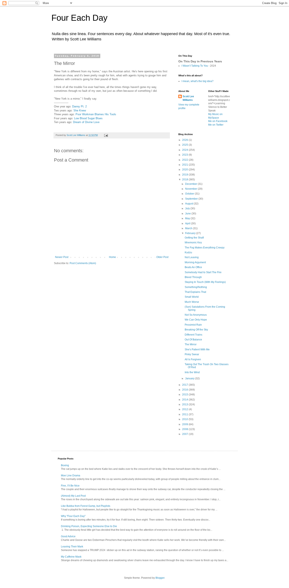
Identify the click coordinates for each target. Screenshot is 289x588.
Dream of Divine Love (86, 122)
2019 (185, 174)
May (188, 218)
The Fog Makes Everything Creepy (204, 247)
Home (112, 257)
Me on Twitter (215, 124)
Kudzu (188, 252)
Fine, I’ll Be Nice (70, 485)
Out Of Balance (193, 339)
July (187, 208)
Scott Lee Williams (188, 98)
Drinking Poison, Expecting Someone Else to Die (89, 526)
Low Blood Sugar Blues (88, 118)
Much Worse (192, 301)
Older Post (162, 257)
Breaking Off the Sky (196, 329)
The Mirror (191, 344)
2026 (185, 139)
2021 (185, 164)
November (191, 188)
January (190, 378)
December (191, 183)
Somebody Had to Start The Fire (203, 272)
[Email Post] (106, 135)
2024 (185, 149)
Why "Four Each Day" (73, 516)
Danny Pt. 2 (79, 106)
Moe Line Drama (70, 475)
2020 (185, 169)
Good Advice (68, 536)
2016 (185, 389)
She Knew (79, 110)
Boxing (65, 465)
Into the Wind (192, 372)
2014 (185, 399)
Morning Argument (195, 262)
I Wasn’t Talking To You (195, 65)
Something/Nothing (196, 287)
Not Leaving (192, 257)
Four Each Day (79, 17)
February (190, 233)
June (188, 213)
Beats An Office (193, 267)
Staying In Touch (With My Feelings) (205, 282)
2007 (185, 434)
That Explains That (195, 292)
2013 (185, 404)
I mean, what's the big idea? (197, 81)
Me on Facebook (217, 121)
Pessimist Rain (193, 324)
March (189, 228)
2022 (185, 159)
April (188, 223)
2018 (185, 179)
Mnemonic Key (193, 242)
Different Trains (193, 334)
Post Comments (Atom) (83, 263)
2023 (185, 154)
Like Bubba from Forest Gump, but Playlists (85, 505)
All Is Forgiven (193, 359)
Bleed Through (193, 277)
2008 (185, 429)
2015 (185, 394)
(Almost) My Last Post (73, 495)
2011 (185, 414)
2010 (185, 419)
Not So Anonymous (196, 314)
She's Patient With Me (197, 349)
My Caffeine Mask (71, 556)
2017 (185, 384)
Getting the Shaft (194, 237)
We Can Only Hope (196, 319)
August (189, 203)
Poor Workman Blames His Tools (96, 114)
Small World (192, 296)
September (191, 198)
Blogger (160, 577)
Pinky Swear (192, 354)
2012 (185, 409)
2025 (185, 144)
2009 (185, 424)
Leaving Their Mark (72, 546)
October (190, 193)
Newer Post (61, 257)
